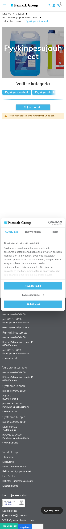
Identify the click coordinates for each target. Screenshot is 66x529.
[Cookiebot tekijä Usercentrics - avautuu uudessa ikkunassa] (48, 223)
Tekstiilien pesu (11, 21)
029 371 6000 (14, 319)
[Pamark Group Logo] (24, 5)
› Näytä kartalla (10, 358)
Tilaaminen (7, 457)
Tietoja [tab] (54, 231)
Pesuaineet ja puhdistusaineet (20, 17)
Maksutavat (8, 462)
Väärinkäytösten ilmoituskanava (18, 520)
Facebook (10, 516)
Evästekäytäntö (10, 486)
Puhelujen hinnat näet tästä (15, 323)
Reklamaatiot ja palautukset (16, 471)
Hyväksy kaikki (33, 285)
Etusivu (7, 14)
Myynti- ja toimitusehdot (14, 467)
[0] (58, 5)
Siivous (20, 14)
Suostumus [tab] (11, 231)
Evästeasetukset (31, 295)
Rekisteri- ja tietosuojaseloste (17, 481)
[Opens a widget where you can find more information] (52, 511)
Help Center (8, 476)
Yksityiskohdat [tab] (33, 231)
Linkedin (23, 516)
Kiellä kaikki (33, 304)
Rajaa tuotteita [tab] (33, 107)
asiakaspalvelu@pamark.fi (15, 327)
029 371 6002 (14, 350)
